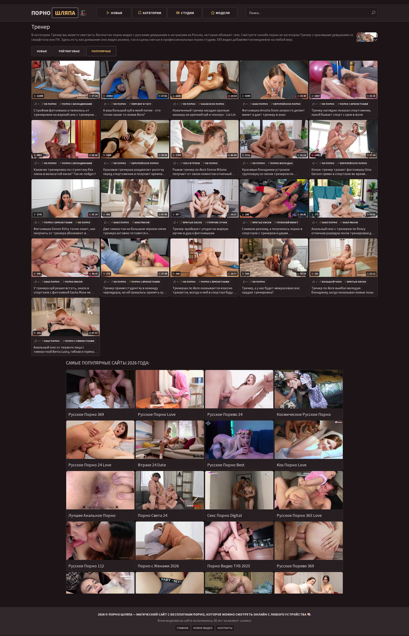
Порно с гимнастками (79, 341)
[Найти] (373, 13)
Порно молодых (281, 163)
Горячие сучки (217, 222)
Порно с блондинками (77, 104)
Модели (223, 13)
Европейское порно (287, 104)
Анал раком (142, 222)
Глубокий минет (287, 222)
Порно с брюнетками (354, 104)
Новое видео (203, 628)
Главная (182, 628)
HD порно (50, 104)
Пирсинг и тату (141, 104)
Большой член (332, 281)
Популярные (101, 51)
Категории (152, 13)
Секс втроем (191, 163)
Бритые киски (192, 222)
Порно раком (73, 281)
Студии (187, 13)
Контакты (224, 628)
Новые (116, 13)
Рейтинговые (69, 51)
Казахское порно (212, 104)
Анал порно (260, 104)
